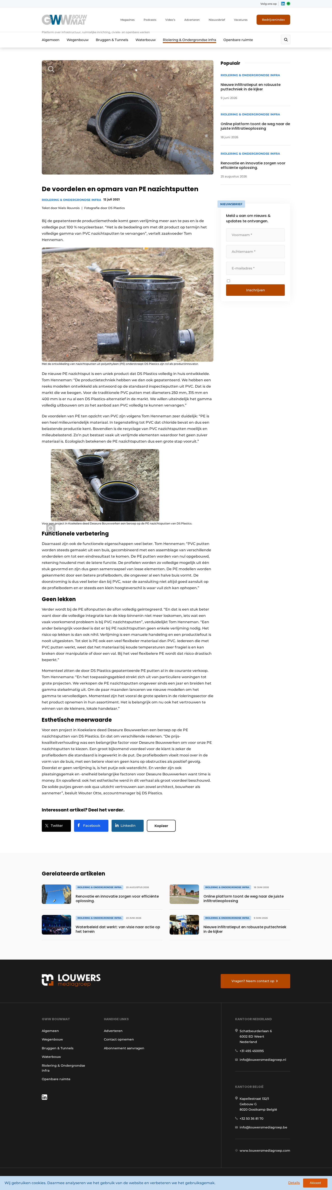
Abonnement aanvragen (124, 1048)
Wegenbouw (78, 40)
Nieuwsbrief (217, 19)
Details (294, 1183)
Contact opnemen (119, 1039)
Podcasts (150, 19)
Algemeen (50, 40)
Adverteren (192, 19)
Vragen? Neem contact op (252, 981)
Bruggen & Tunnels (112, 40)
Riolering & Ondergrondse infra (189, 40)
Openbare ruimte (238, 40)
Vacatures (241, 19)
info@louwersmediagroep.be (263, 1127)
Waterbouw (146, 40)
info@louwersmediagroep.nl (263, 1060)
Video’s (170, 19)
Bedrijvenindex (273, 19)
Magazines (127, 19)
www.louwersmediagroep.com (265, 1151)
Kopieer (161, 826)
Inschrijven (255, 290)
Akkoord (315, 1183)
